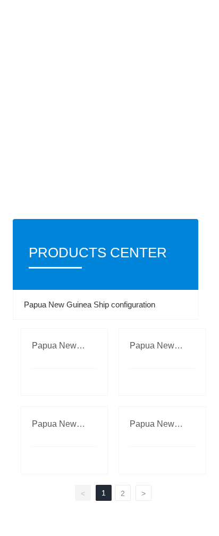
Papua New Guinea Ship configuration (89, 304)
